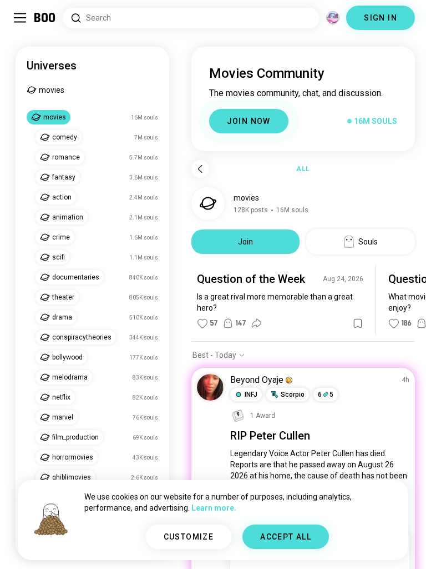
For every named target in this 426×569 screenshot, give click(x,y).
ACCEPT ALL (285, 536)
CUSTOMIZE (189, 536)
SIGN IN (380, 17)
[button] (289, 380)
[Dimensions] (332, 17)
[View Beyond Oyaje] (210, 387)
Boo (45, 17)
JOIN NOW (249, 121)
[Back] (200, 169)
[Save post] (357, 323)
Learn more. (213, 507)
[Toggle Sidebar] (20, 18)
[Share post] (256, 323)
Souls (368, 241)
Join (245, 241)
